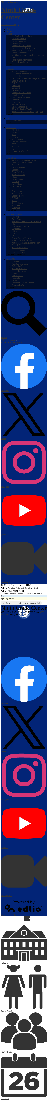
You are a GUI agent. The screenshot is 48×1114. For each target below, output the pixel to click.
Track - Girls (17, 205)
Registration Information (22, 60)
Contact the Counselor (21, 46)
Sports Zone (17, 165)
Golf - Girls (16, 186)
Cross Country (18, 179)
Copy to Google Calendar (12, 594)
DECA (15, 231)
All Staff (15, 130)
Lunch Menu (17, 95)
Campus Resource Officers (23, 283)
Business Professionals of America (26, 221)
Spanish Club (17, 245)
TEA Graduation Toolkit (22, 109)
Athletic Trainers (19, 167)
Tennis (14, 200)
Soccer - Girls (17, 193)
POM (14, 189)
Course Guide (17, 100)
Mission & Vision (19, 268)
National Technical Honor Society (26, 243)
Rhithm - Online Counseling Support (27, 111)
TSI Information (18, 104)
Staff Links (16, 121)
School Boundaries (20, 62)
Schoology (16, 88)
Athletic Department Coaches (24, 160)
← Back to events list (12, 603)
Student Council (18, 250)
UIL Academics (18, 252)
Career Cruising (18, 102)
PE (13, 149)
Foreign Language (19, 142)
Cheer (14, 177)
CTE (14, 144)
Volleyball (16, 208)
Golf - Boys (17, 184)
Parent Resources (19, 41)
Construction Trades (20, 226)
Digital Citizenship (19, 53)
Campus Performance (21, 285)
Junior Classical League (22, 238)
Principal (15, 261)
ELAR (14, 132)
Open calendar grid (32, 603)
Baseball (15, 170)
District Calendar (19, 38)
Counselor (16, 278)
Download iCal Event (35, 594)
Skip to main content (9, 2)
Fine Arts (15, 146)
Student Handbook (20, 71)
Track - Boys (17, 203)
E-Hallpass (16, 90)
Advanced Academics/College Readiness (29, 78)
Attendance (16, 43)
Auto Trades (17, 219)
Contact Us (16, 273)
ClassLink (16, 85)
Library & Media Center (22, 151)
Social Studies (18, 139)
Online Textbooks (19, 107)
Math (14, 135)
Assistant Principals (20, 264)
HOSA (15, 236)
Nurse (14, 280)
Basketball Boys (18, 172)
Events (4, 596)
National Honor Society (22, 240)
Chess (14, 224)
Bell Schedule (17, 83)
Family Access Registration (23, 48)
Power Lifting (17, 191)
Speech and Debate (20, 247)
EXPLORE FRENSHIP (11, 342)
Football (15, 182)
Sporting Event (7, 598)
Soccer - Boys (18, 196)
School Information (20, 271)
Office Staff (17, 266)
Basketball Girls (18, 174)
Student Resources (19, 76)
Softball (15, 198)
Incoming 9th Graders (21, 97)
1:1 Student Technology (22, 36)
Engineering (17, 229)
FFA (14, 233)
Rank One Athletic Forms (22, 50)
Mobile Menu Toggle (10, 25)
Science (15, 137)
